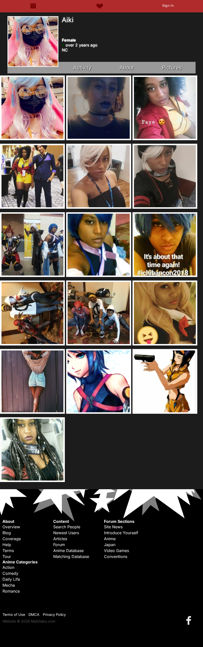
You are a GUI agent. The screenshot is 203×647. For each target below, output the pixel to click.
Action (8, 567)
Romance (11, 591)
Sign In (168, 5)
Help (6, 544)
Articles (60, 538)
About (127, 68)
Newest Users (66, 532)
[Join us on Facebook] (189, 620)
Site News (113, 526)
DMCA (33, 614)
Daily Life (11, 579)
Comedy (10, 573)
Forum (59, 544)
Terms (8, 550)
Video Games (116, 550)
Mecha (8, 585)
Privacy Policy (54, 614)
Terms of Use (13, 614)
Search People (66, 526)
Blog (6, 532)
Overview (11, 526)
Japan (109, 544)
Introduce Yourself (121, 532)
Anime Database (68, 550)
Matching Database (71, 556)
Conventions (115, 556)
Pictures (172, 68)
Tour (6, 556)
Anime (110, 538)
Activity (82, 68)
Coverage (11, 538)
